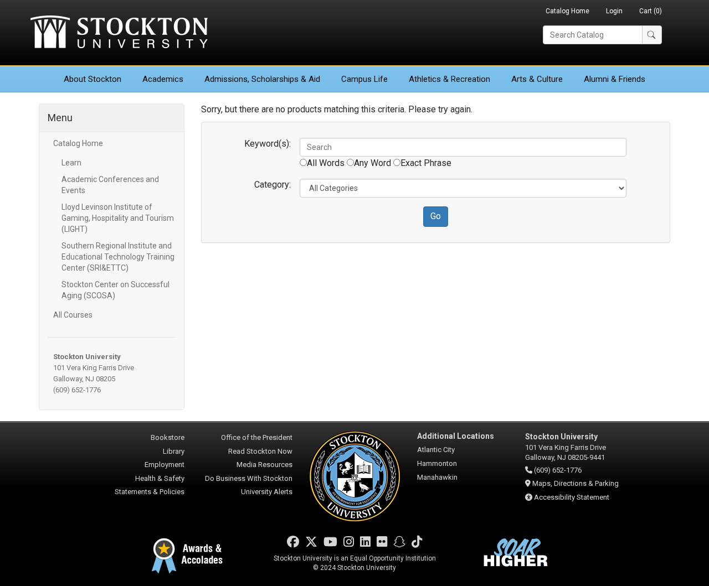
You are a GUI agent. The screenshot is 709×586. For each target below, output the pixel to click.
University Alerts (266, 492)
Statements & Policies (149, 492)
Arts (537, 79)
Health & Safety (159, 478)
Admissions (262, 79)
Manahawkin (437, 477)
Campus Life (364, 79)
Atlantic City (436, 449)
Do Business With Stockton (248, 478)
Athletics (449, 79)
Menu (60, 117)
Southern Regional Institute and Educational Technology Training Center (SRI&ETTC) (117, 256)
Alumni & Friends (614, 79)
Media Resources (264, 464)
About (92, 79)
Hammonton (437, 463)
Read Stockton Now (260, 451)
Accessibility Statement (571, 497)
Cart (650, 11)
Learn (71, 162)
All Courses (73, 314)
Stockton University (119, 33)
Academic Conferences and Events (110, 185)
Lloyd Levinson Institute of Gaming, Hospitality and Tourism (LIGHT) (117, 218)
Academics (162, 79)
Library (173, 451)
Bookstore (167, 437)
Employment (164, 464)
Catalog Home (567, 11)
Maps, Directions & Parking (575, 483)
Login (614, 11)
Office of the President (256, 437)
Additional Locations (455, 436)
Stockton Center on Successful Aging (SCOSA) (115, 290)
